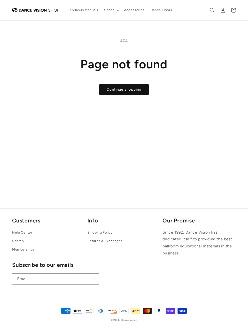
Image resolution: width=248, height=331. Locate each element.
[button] (111, 10)
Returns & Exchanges (105, 241)
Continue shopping (124, 89)
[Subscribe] (93, 279)
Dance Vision (129, 320)
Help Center (22, 232)
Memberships (23, 249)
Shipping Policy (100, 232)
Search (18, 241)
